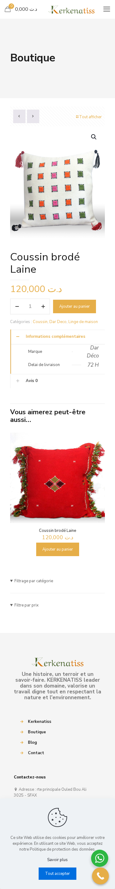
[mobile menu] (107, 9)
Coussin (40, 322)
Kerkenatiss (39, 721)
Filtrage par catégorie (33, 581)
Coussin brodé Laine (57, 530)
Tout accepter (57, 873)
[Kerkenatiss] (57, 9)
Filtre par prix (26, 605)
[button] (94, 137)
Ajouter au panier (74, 306)
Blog (32, 742)
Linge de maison (83, 322)
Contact (36, 753)
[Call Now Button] (100, 876)
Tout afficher (90, 117)
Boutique (37, 732)
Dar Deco (58, 322)
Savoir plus (57, 860)
